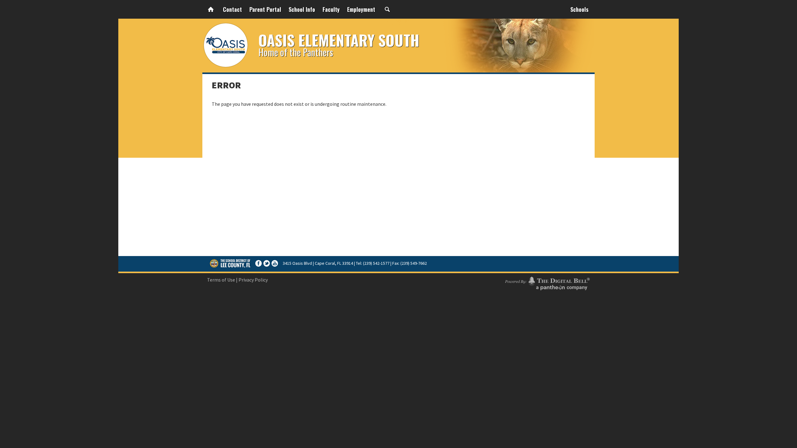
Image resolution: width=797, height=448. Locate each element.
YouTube (274, 263)
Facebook (258, 263)
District (230, 263)
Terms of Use (221, 280)
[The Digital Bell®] (547, 282)
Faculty (331, 9)
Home (210, 9)
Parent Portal (265, 9)
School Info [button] (302, 9)
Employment (361, 9)
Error (226, 85)
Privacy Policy (253, 280)
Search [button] (387, 9)
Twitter (266, 263)
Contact (232, 9)
